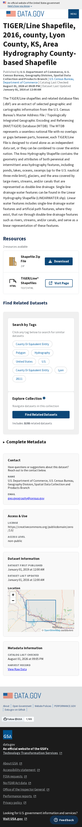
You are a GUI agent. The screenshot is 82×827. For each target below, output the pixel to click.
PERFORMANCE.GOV (65, 706)
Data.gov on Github (15, 709)
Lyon (61, 370)
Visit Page (62, 283)
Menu (74, 14)
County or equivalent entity (32, 344)
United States (24, 361)
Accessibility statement (19, 770)
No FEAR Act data (15, 783)
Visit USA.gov (13, 819)
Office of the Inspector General (24, 789)
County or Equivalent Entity (32, 370)
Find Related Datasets (41, 414)
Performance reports (17, 796)
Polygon (21, 353)
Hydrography (42, 353)
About (6, 706)
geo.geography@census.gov (26, 498)
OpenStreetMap (52, 630)
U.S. (44, 361)
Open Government (22, 706)
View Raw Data (17, 669)
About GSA (10, 763)
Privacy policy (13, 803)
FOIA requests (13, 776)
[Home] (25, 13)
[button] (13, 595)
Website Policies (43, 706)
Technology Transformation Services (30, 753)
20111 (19, 379)
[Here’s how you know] (41, 4)
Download (61, 261)
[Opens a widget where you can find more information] (64, 820)
